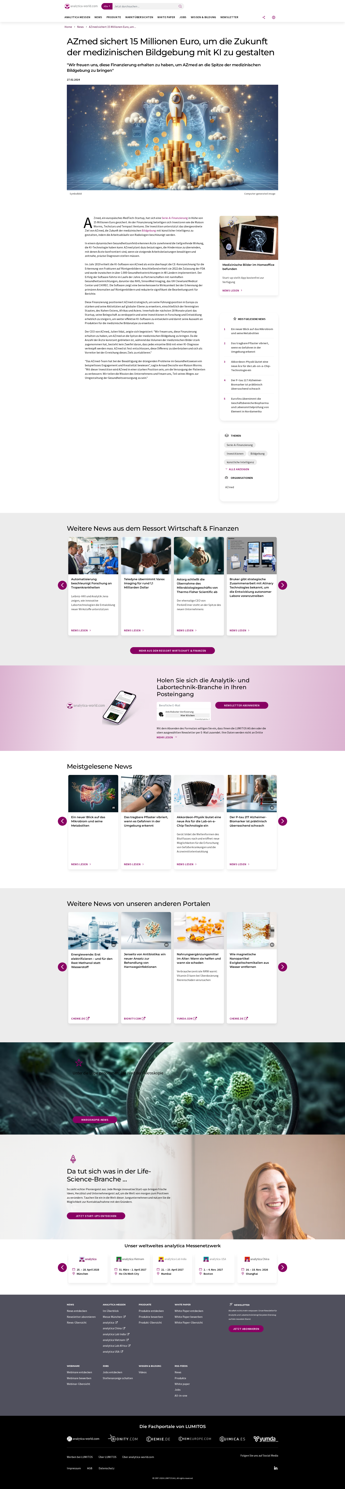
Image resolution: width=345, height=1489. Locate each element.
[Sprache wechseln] (273, 18)
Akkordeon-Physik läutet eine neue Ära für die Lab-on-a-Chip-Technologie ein (251, 366)
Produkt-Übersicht (150, 1322)
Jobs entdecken (112, 1372)
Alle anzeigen (239, 469)
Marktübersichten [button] (139, 17)
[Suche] (180, 6)
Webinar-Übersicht (78, 1384)
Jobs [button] (183, 17)
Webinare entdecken (79, 1372)
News (178, 1372)
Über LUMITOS (107, 1457)
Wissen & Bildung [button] (203, 17)
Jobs (178, 1389)
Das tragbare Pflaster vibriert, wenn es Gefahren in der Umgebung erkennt (250, 347)
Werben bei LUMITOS (80, 1457)
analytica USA (111, 1351)
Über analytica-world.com (138, 1457)
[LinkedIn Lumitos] (275, 1468)
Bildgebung (149, 230)
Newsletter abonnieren (241, 705)
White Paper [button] (166, 17)
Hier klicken (188, 715)
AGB (89, 1468)
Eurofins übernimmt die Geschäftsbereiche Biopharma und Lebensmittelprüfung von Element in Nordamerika (250, 405)
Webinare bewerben (79, 1378)
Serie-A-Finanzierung (175, 218)
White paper (182, 1384)
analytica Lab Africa (115, 1345)
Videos (143, 1372)
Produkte (180, 1378)
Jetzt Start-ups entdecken (96, 1216)
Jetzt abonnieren (246, 1329)
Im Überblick (111, 1311)
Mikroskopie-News (94, 1119)
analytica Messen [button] (77, 17)
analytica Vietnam (114, 1340)
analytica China (112, 1328)
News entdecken (77, 1311)
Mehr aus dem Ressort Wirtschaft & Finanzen (172, 650)
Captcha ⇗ (202, 719)
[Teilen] (263, 18)
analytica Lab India (114, 1334)
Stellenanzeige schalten (118, 1378)
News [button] (98, 17)
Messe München (113, 1317)
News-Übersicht (77, 1322)
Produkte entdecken (151, 1311)
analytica (109, 1322)
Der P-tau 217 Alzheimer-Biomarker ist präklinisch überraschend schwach (246, 384)
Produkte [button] (114, 17)
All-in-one (181, 1395)
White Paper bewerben (189, 1317)
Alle (106, 6)
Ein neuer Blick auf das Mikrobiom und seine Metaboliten (252, 331)
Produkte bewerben (151, 1317)
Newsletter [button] (229, 17)
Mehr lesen (165, 737)
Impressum (74, 1468)
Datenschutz (106, 1468)
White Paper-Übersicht (189, 1322)
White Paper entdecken (189, 1311)
